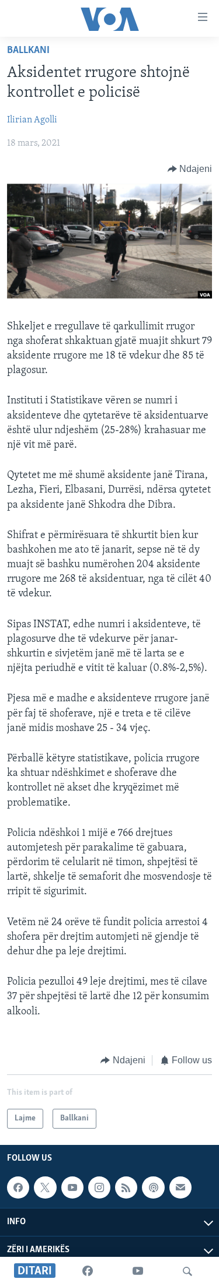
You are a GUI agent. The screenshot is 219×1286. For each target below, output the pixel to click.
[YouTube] (138, 1271)
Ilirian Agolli (32, 120)
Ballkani (28, 50)
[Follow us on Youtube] (72, 1187)
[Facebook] (87, 1271)
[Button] (190, 169)
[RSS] (126, 1187)
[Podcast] (153, 1187)
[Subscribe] (180, 1187)
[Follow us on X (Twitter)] (45, 1187)
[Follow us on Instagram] (99, 1187)
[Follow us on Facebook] (18, 1187)
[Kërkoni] (187, 1271)
